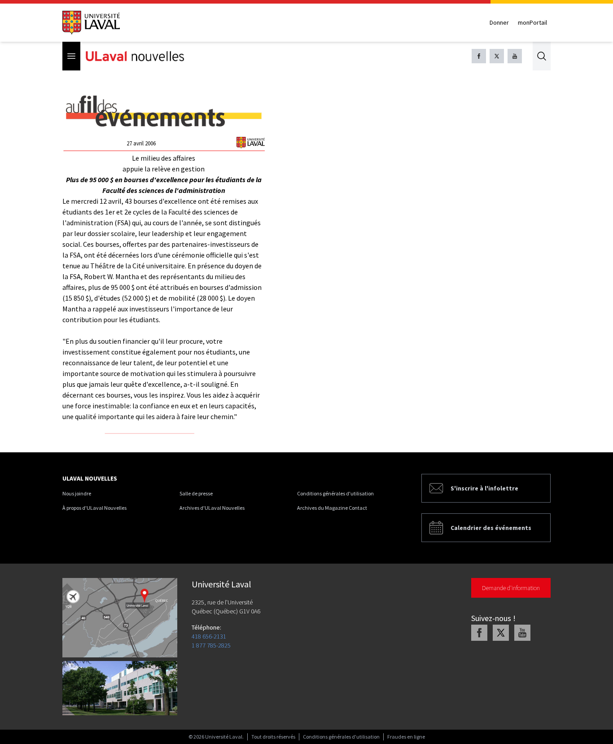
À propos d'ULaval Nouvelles (94, 507)
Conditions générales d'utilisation (335, 493)
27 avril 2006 (141, 143)
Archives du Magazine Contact (332, 507)
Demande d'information (511, 588)
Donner (499, 22)
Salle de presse (196, 493)
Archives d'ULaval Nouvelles (212, 507)
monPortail (532, 22)
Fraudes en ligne (406, 736)
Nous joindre (76, 493)
